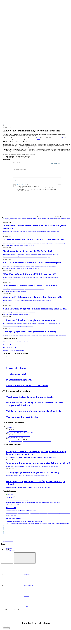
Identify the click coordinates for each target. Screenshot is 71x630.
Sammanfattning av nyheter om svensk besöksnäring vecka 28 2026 (21, 107)
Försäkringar (9, 68)
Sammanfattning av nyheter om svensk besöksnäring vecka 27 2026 (21, 108)
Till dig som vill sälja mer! (11, 89)
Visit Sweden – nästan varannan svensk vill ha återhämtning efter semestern (22, 96)
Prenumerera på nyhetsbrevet (10, 119)
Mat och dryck (9, 76)
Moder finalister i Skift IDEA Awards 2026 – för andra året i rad (20, 97)
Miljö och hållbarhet (10, 77)
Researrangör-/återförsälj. (11, 35)
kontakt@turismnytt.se (11, 550)
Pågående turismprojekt (11, 58)
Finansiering (9, 50)
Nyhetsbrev (26, 574)
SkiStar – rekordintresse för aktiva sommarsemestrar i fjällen (19, 100)
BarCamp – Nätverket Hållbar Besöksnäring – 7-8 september (19, 432)
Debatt (7, 48)
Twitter (26, 606)
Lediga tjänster (9, 41)
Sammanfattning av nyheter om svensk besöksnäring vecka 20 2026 (21, 111)
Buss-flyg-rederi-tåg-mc (11, 36)
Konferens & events (10, 31)
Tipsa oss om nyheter (8, 541)
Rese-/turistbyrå (9, 34)
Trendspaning (9, 61)
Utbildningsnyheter (10, 44)
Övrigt (7, 86)
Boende (7, 28)
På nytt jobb (8, 43)
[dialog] (35, 620)
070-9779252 (9, 548)
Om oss (5, 8)
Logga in (5, 92)
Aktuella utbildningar (10, 40)
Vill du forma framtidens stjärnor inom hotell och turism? (18, 103)
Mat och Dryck (9, 33)
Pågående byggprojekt (11, 56)
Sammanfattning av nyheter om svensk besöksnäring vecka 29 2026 (21, 105)
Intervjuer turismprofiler (11, 54)
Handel (7, 30)
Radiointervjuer (9, 59)
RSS (4, 117)
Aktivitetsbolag (9, 26)
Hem (4, 24)
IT (6, 70)
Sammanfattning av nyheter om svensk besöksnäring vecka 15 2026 (21, 112)
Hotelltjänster (9, 69)
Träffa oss (5, 9)
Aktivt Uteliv (63, 137)
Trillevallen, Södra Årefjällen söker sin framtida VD (17, 106)
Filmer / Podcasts (10, 51)
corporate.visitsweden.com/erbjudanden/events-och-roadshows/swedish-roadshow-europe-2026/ (30, 441)
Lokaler (7, 74)
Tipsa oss (5, 4)
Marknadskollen (6, 45)
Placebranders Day (10, 427)
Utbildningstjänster (10, 84)
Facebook (26, 596)
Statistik (8, 63)
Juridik (7, 71)
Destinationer (9, 29)
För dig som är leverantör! (11, 87)
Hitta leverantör (6, 65)
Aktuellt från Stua (10, 64)
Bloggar (8, 46)
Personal (8, 79)
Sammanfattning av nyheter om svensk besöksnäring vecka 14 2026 (21, 115)
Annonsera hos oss (28, 585)
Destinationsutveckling (8, 38)
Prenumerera (6, 628)
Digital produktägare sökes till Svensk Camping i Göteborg (19, 113)
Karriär (4, 39)
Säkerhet (8, 81)
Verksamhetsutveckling (11, 85)
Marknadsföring (9, 55)
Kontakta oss (6, 7)
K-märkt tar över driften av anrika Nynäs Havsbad (17, 99)
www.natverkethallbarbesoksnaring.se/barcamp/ (19, 436)
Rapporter (8, 60)
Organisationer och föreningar (12, 80)
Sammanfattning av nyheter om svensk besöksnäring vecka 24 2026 (21, 110)
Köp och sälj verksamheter (12, 73)
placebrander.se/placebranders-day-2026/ (18, 431)
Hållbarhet (8, 53)
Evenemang (8, 49)
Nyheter (5, 25)
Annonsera (5, 6)
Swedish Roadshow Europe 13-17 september (16, 437)
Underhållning (9, 82)
